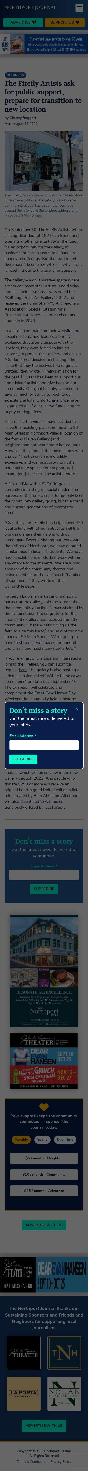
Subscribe (23, 759)
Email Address (22, 736)
